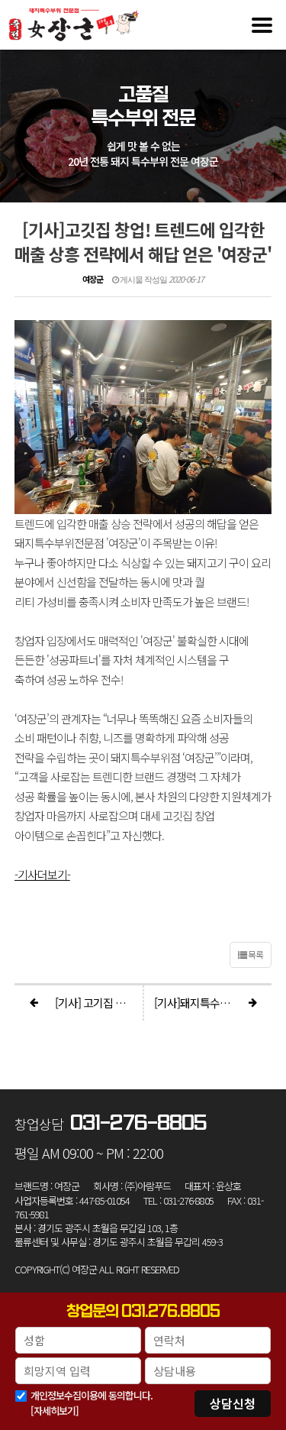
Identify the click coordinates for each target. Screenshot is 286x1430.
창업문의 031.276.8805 (143, 1311)
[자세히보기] (55, 1410)
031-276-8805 (138, 1123)
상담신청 (232, 1403)
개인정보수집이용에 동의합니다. (92, 1395)
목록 (254, 954)
